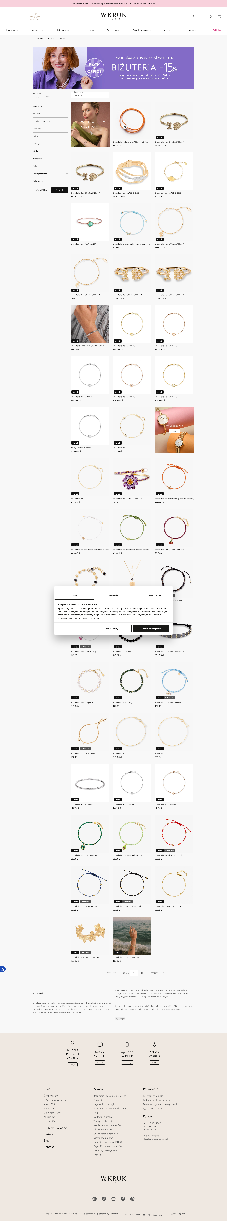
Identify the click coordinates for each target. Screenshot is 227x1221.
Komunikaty (50, 1116)
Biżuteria (50, 38)
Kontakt (49, 1147)
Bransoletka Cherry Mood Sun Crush (169, 549)
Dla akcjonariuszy (52, 1112)
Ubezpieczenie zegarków (105, 1133)
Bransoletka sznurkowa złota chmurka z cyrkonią (90, 549)
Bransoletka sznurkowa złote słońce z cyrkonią (131, 549)
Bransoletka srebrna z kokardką (83, 651)
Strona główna (38, 38)
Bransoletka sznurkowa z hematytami (169, 651)
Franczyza (49, 1108)
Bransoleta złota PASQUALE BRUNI (85, 244)
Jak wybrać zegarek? (103, 1129)
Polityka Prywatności (153, 1095)
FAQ (95, 1112)
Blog (47, 1140)
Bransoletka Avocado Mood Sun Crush (128, 855)
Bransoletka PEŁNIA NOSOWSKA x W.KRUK (88, 346)
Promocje (98, 1100)
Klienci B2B (49, 1104)
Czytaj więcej (120, 1018)
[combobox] (90, 95)
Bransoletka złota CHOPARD (124, 346)
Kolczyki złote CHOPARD (81, 447)
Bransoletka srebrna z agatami (124, 702)
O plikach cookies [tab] (153, 595)
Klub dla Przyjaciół (56, 1128)
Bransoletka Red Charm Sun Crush (168, 855)
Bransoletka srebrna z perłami (82, 702)
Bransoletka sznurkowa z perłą (83, 753)
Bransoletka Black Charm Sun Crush (127, 906)
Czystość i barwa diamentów (107, 1146)
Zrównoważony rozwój (55, 1100)
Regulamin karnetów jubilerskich (109, 1108)
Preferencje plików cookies (156, 1100)
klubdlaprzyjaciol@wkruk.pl (155, 1139)
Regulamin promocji (103, 1104)
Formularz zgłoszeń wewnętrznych (160, 1104)
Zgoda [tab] (74, 596)
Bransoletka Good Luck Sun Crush (84, 855)
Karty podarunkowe (103, 1137)
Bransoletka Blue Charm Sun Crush (85, 906)
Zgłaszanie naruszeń (153, 1108)
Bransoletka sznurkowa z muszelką (168, 702)
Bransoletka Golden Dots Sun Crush (169, 906)
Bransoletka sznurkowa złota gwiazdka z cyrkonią (174, 498)
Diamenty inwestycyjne (105, 1150)
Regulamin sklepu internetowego (109, 1095)
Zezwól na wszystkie (151, 628)
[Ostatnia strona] (163, 973)
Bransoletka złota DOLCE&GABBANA (169, 142)
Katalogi (97, 1154)
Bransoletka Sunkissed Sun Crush (126, 957)
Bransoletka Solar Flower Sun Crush (85, 957)
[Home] (113, 16)
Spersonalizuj (111, 628)
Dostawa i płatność (102, 1116)
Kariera (48, 1134)
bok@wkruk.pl (149, 1129)
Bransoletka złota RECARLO (82, 804)
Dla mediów (50, 1121)
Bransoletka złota (119, 447)
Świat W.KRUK (51, 1095)
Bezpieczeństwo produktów (107, 1125)
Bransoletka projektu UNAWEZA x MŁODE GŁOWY (130, 142)
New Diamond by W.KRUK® (107, 1142)
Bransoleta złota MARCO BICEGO (126, 193)
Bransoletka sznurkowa (122, 651)
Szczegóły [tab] (113, 595)
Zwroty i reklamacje (103, 1121)
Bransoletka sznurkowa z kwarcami (168, 600)
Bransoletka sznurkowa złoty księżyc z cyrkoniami (132, 244)
